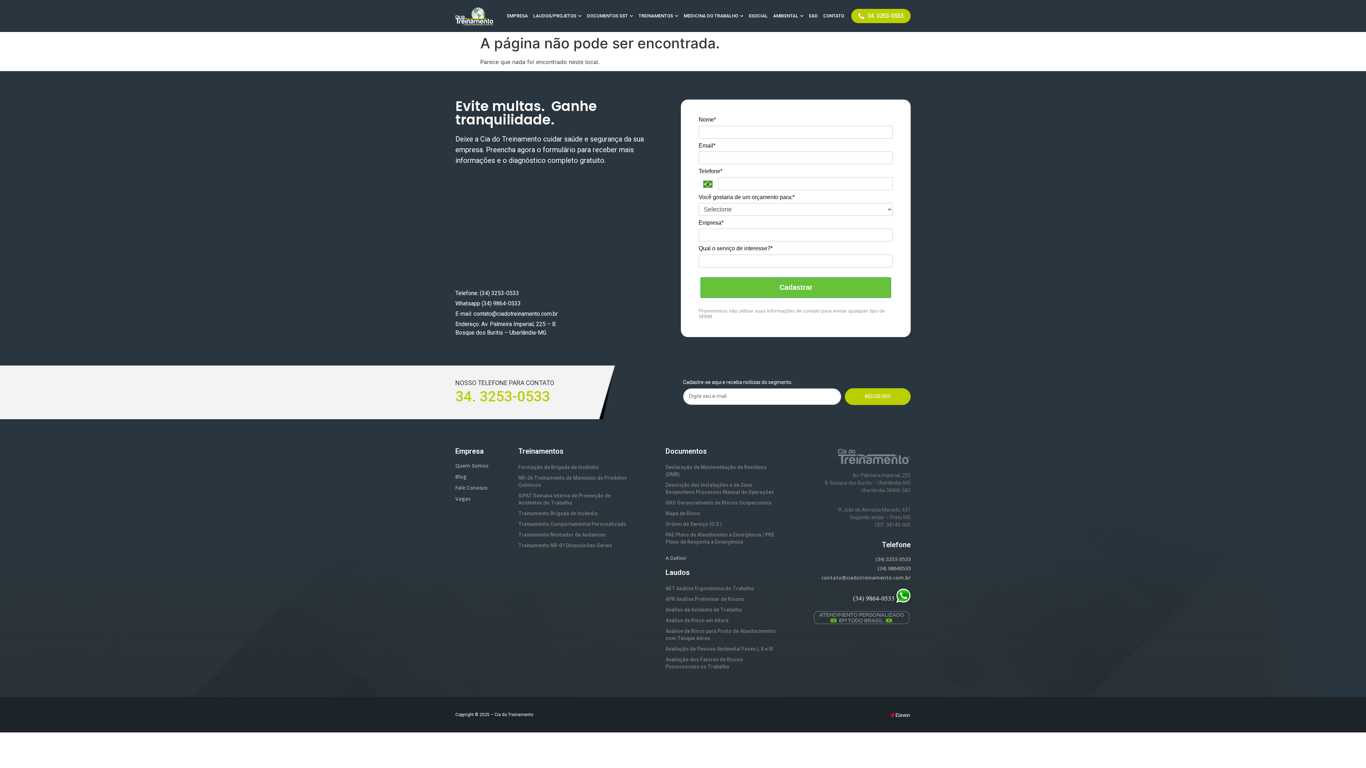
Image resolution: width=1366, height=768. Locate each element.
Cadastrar (795, 287)
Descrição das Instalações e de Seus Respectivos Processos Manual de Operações (720, 488)
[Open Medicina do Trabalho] (741, 16)
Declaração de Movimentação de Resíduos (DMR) (716, 470)
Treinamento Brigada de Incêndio (558, 513)
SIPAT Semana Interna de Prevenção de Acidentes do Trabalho (564, 499)
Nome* (707, 120)
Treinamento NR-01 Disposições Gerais (565, 545)
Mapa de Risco (683, 513)
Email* (707, 146)
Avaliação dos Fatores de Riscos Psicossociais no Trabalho (704, 663)
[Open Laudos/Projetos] (580, 16)
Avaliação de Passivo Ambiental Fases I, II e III (719, 649)
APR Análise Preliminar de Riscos (705, 599)
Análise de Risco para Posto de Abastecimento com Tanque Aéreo (721, 634)
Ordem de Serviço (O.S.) (694, 524)
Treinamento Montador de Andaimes (562, 535)
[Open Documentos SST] (631, 16)
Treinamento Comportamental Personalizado (572, 524)
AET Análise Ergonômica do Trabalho (710, 588)
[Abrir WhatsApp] (1348, 750)
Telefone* (710, 171)
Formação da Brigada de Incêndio (558, 467)
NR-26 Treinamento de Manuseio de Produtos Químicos (572, 481)
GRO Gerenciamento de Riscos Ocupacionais (719, 503)
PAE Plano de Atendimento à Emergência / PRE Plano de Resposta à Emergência (720, 538)
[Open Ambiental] (802, 16)
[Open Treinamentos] (676, 16)
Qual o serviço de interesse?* (736, 248)
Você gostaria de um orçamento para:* (747, 197)
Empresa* (711, 223)
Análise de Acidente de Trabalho (704, 610)
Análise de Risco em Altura (697, 620)
